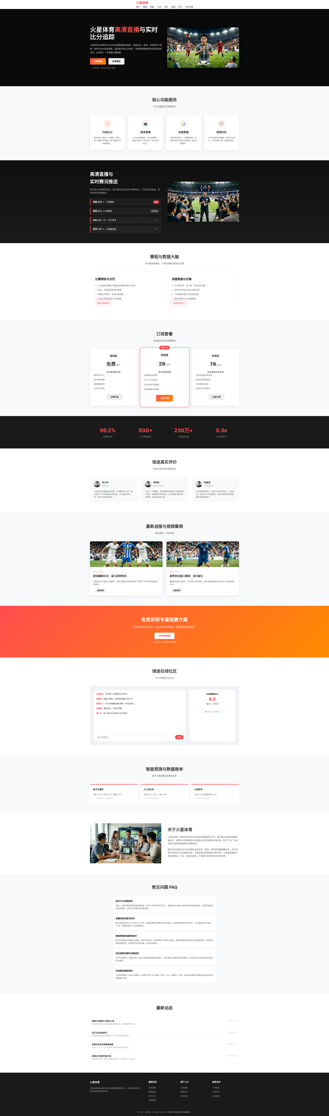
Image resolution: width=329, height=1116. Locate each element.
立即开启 (114, 397)
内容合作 (216, 1092)
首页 (138, 7)
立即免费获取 (164, 635)
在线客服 (216, 1096)
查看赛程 (116, 61)
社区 (166, 7)
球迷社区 (184, 1092)
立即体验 (98, 61)
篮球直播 (152, 1092)
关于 (180, 7)
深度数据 (152, 1100)
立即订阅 (164, 398)
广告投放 (216, 1088)
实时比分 (152, 1096)
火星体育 (142, 3)
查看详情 (100, 590)
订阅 (159, 7)
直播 (145, 7)
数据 (152, 7)
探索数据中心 (179, 303)
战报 (173, 7)
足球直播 (152, 1088)
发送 (179, 737)
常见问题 (189, 7)
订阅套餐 (184, 1088)
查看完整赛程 (103, 303)
